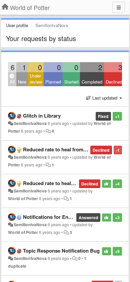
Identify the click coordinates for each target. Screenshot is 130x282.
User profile (17, 25)
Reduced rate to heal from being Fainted (69, 149)
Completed (92, 82)
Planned (53, 82)
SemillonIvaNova (30, 123)
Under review (36, 79)
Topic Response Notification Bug (61, 250)
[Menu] (118, 7)
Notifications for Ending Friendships (65, 217)
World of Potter (23, 198)
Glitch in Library (42, 115)
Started (71, 82)
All (12, 82)
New (22, 82)
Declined (114, 82)
